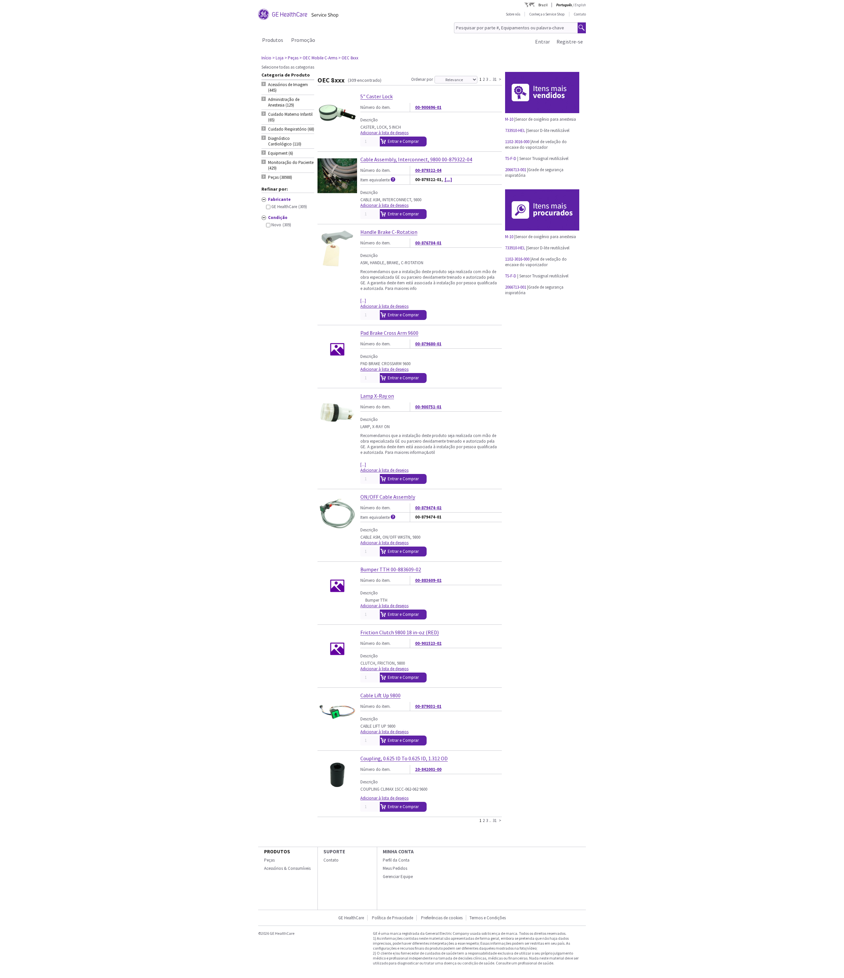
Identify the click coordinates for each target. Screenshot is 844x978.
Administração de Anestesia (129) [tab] (283, 102)
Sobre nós (513, 14)
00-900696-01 (428, 107)
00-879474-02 (428, 508)
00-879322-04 (428, 170)
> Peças (291, 58)
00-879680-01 (428, 344)
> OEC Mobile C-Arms (318, 58)
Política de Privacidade (392, 918)
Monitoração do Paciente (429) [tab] (291, 165)
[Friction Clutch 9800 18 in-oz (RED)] (337, 666)
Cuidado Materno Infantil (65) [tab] (290, 117)
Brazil (543, 5)
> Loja (278, 58)
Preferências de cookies (442, 918)
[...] (448, 179)
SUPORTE (334, 851)
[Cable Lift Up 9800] (337, 729)
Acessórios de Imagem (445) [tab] (288, 87)
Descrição (369, 120)
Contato (580, 14)
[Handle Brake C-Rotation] (337, 265)
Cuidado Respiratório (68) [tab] (291, 129)
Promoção (303, 40)
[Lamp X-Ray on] (337, 429)
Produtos (272, 40)
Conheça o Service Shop (547, 14)
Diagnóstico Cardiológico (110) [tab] (284, 141)
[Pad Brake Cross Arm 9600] (337, 366)
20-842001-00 (428, 769)
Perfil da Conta (396, 860)
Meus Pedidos (395, 868)
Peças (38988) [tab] (280, 177)
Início (266, 58)
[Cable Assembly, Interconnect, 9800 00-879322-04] (337, 193)
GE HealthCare (351, 918)
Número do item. (375, 107)
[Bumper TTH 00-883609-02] (337, 603)
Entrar (542, 41)
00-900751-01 (428, 407)
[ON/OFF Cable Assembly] (337, 530)
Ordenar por (422, 79)
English (580, 5)
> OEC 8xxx (348, 58)
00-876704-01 (428, 243)
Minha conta (398, 851)
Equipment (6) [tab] (280, 153)
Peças (269, 860)
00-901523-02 (428, 643)
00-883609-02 (428, 580)
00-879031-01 (428, 706)
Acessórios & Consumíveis (287, 868)
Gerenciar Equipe (398, 876)
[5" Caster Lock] (337, 130)
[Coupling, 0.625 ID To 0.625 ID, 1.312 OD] (337, 792)
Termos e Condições (487, 918)
